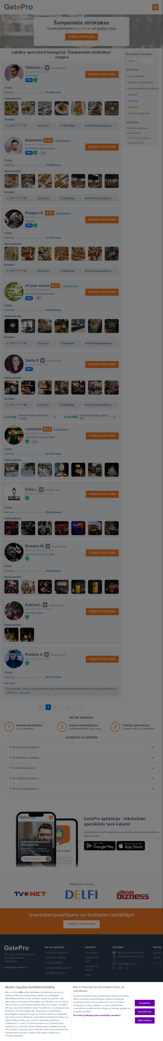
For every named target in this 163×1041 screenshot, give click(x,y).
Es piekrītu (144, 1003)
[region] (81, 1011)
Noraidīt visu (144, 1011)
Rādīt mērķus (145, 1020)
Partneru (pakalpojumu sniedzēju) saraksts (96, 1015)
